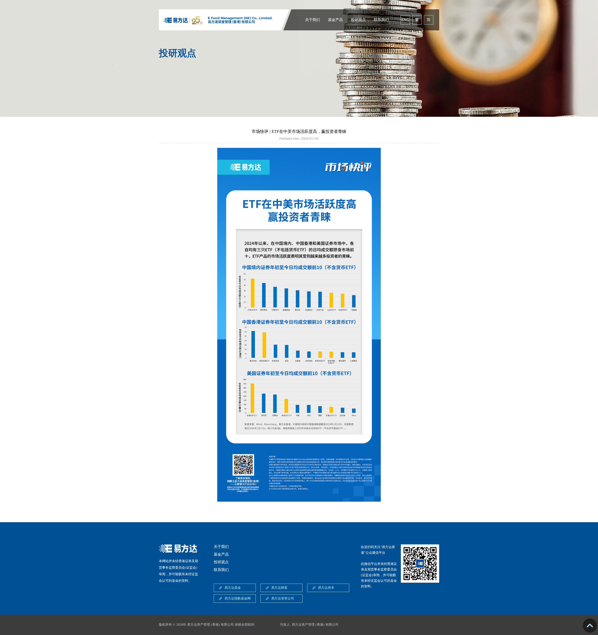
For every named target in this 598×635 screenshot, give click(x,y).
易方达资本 (326, 587)
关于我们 (312, 20)
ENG (405, 20)
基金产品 (335, 20)
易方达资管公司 (282, 598)
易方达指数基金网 (237, 598)
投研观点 (358, 20)
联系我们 (381, 20)
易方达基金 (232, 587)
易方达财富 (279, 587)
